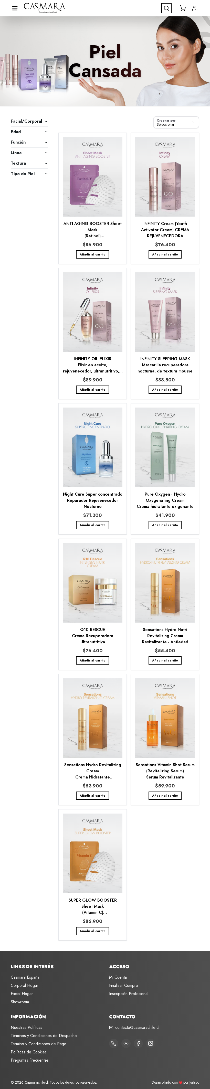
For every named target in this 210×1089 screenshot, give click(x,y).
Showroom (20, 1002)
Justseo (194, 1082)
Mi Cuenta (118, 977)
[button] (194, 8)
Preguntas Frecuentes (30, 1060)
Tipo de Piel (23, 174)
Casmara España (25, 977)
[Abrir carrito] (183, 8)
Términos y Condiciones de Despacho (44, 1036)
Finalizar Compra (123, 985)
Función (18, 142)
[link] (92, 198)
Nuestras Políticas (26, 1027)
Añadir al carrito (93, 254)
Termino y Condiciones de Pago (38, 1044)
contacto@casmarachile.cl (137, 1027)
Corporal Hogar (24, 985)
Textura (18, 163)
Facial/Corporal (26, 121)
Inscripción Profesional (128, 994)
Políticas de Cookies (29, 1052)
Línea (16, 153)
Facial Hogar (22, 994)
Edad (16, 132)
